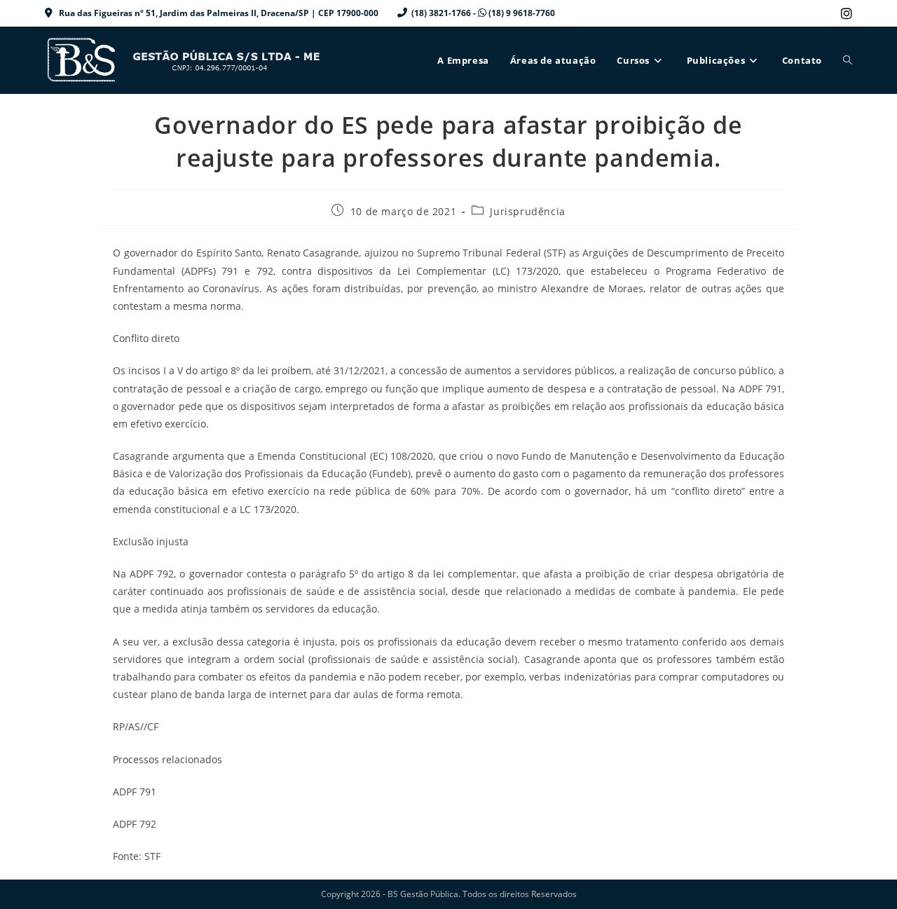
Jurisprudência (527, 211)
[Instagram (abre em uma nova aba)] (844, 13)
